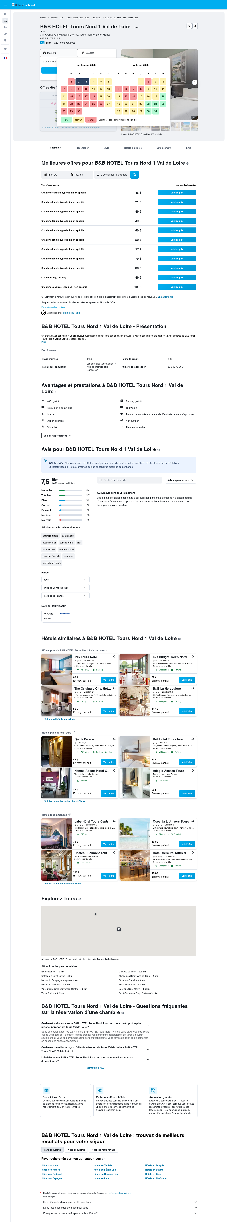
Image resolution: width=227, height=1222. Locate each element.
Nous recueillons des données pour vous (65, 1207)
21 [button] (64, 104)
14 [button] (64, 96)
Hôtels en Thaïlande (155, 1178)
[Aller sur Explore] (5, 40)
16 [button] (78, 96)
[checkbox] (56, 616)
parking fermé (66, 542)
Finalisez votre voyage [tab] (103, 1149)
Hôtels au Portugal (52, 1173)
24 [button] (86, 104)
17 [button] (86, 96)
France (53, 17)
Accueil (43, 17)
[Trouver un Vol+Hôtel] (5, 34)
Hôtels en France (51, 1169)
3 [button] (86, 81)
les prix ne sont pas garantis (118, 1193)
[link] (60, 719)
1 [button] (71, 81)
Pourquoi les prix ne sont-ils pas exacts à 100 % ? (70, 1213)
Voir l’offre (108, 679)
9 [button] (79, 89)
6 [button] (108, 81)
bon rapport (68, 535)
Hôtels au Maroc (50, 1165)
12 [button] (101, 89)
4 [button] (93, 81)
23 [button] (78, 104)
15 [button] (71, 96)
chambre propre (50, 535)
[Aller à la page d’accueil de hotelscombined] (23, 4)
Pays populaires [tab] (52, 1149)
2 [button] (79, 81)
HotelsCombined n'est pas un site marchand (67, 1202)
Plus (43, 341)
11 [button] (93, 89)
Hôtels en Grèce (153, 1173)
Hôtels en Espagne (52, 1178)
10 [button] (86, 89)
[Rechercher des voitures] (5, 27)
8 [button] (71, 89)
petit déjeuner (49, 542)
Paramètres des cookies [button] (53, 307)
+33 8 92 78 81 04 (50, 38)
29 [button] (71, 111)
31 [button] (155, 111)
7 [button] (64, 89)
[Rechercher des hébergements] (5, 21)
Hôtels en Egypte (154, 1169)
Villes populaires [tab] (76, 1149)
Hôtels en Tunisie (103, 1165)
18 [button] (93, 96)
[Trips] (5, 49)
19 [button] (101, 96)
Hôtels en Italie (101, 1178)
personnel (68, 556)
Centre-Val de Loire (75, 17)
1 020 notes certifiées (63, 42)
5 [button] (101, 81)
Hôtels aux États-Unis (105, 1169)
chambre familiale (51, 556)
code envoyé (49, 549)
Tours (95, 17)
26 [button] (101, 104)
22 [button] (71, 104)
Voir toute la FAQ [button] (95, 1067)
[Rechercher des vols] (5, 14)
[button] (5, 4)
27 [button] (108, 104)
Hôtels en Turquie (154, 1165)
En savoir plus (165, 296)
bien (79, 542)
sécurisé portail (66, 549)
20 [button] (108, 96)
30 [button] (78, 111)
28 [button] (64, 111)
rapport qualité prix (52, 562)
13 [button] (108, 89)
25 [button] (93, 104)
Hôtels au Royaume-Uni (106, 1173)
